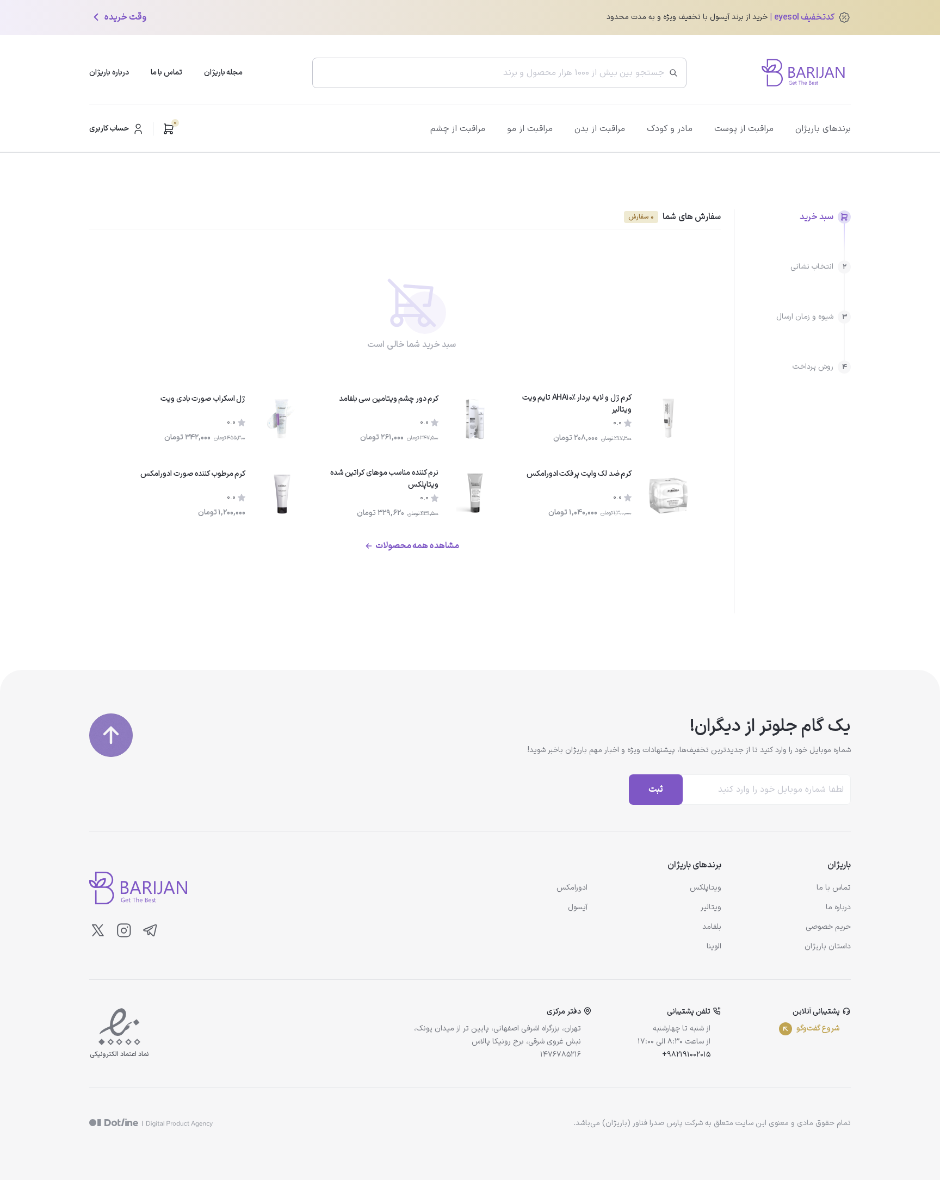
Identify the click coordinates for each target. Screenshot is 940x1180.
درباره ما (838, 907)
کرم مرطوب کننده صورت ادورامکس (192, 474)
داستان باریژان (828, 946)
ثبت (655, 789)
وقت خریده (125, 17)
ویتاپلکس (705, 887)
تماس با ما (166, 72)
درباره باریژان (109, 72)
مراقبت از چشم (457, 128)
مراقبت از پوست (744, 128)
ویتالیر (711, 907)
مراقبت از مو (530, 128)
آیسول (578, 907)
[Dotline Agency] (151, 1123)
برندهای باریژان (823, 128)
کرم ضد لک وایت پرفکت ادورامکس (579, 474)
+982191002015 (686, 1054)
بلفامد (711, 927)
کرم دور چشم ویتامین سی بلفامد (389, 399)
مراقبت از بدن (599, 128)
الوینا (714, 946)
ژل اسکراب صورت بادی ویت (202, 399)
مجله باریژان (223, 72)
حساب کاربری (109, 128)
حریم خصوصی (828, 927)
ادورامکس (572, 887)
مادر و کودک (669, 128)
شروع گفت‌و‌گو (818, 1028)
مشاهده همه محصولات (417, 545)
